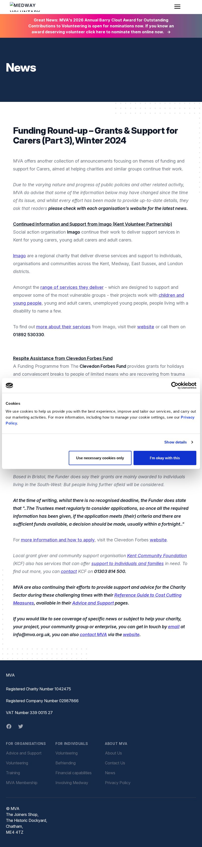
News (110, 772)
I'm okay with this (165, 458)
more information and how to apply (58, 539)
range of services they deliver (72, 287)
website (145, 326)
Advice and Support (23, 753)
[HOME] (25, 7)
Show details (175, 442)
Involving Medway (71, 782)
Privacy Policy (118, 782)
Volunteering (17, 762)
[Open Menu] (177, 7)
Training (13, 772)
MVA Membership (21, 782)
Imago (19, 255)
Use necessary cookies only (100, 458)
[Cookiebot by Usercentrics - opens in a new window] (174, 385)
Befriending (65, 762)
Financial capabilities (73, 772)
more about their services (63, 326)
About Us (113, 753)
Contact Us (115, 762)
